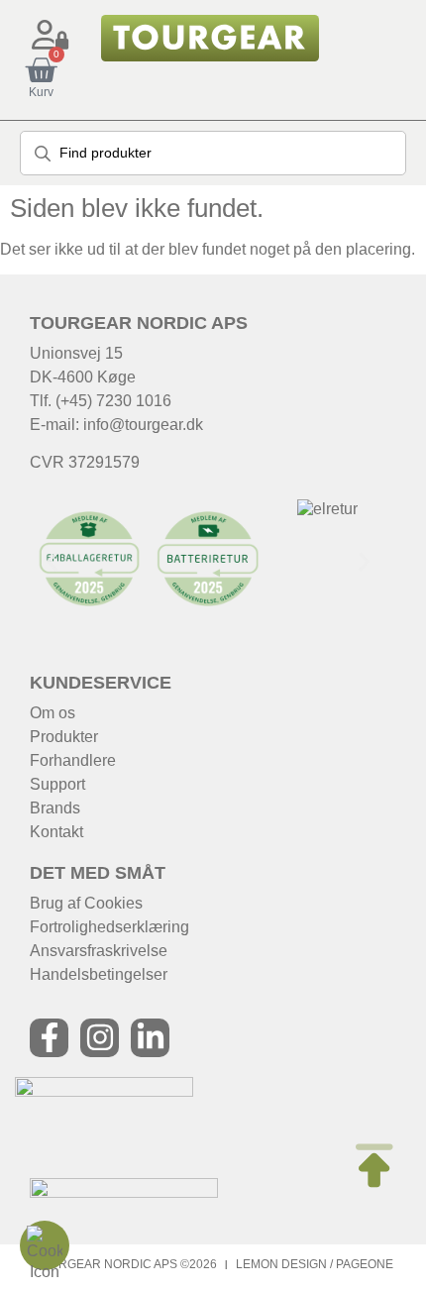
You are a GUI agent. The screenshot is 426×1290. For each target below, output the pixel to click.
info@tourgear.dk (143, 424)
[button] (52, 561)
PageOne (364, 1264)
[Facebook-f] (49, 1038)
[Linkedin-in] (150, 1038)
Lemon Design (281, 1264)
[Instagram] (99, 1038)
